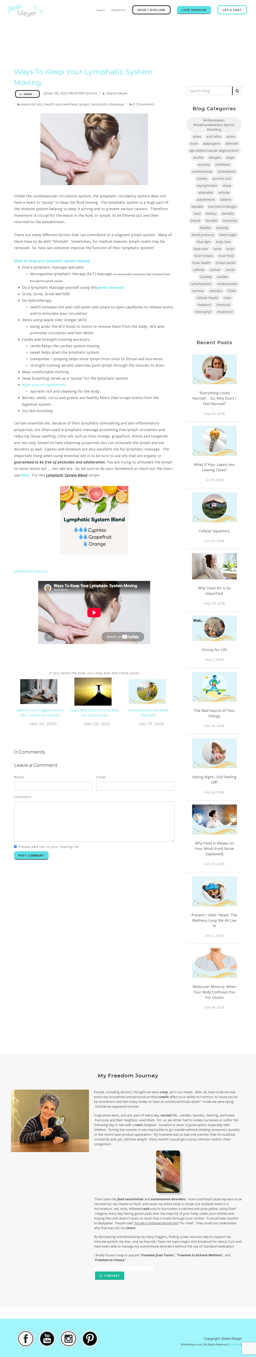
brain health (201, 263)
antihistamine (202, 171)
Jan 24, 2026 (214, 864)
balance (225, 200)
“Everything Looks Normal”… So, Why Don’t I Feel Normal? (214, 398)
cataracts (215, 291)
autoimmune (206, 200)
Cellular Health (207, 298)
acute (194, 143)
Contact (111, 1276)
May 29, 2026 (214, 603)
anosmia (204, 164)
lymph (84, 104)
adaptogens (211, 143)
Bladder (205, 228)
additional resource (31, 571)
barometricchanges (222, 207)
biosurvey (230, 221)
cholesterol (225, 312)
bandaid (197, 207)
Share (28, 94)
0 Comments (143, 104)
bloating (222, 228)
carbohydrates (201, 284)
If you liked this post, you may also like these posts (94, 673)
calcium (215, 270)
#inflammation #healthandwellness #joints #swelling (213, 125)
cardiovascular (227, 284)
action (230, 136)
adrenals (231, 143)
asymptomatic (207, 186)
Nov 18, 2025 (214, 1007)
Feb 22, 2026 (214, 792)
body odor (201, 249)
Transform (118, 10)
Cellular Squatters (214, 531)
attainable (205, 193)
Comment (23, 797)
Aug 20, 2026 (214, 414)
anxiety (202, 179)
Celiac (231, 291)
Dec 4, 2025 (214, 936)
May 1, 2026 (214, 660)
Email (101, 777)
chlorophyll (203, 312)
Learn (100, 10)
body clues (223, 242)
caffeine (198, 270)
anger (230, 157)
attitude (224, 193)
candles (222, 277)
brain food (226, 256)
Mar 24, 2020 (43, 723)
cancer (230, 270)
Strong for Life (214, 649)
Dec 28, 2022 (97, 723)
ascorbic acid (222, 179)
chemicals (223, 305)
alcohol (198, 157)
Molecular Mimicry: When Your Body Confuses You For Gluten (214, 992)
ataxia (227, 186)
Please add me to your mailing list (48, 847)
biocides (212, 221)
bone (217, 249)
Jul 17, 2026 (214, 480)
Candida (206, 277)
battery (211, 214)
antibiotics (222, 164)
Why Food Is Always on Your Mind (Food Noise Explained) (214, 848)
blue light (204, 242)
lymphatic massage (107, 104)
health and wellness (60, 104)
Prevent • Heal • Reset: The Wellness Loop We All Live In (214, 920)
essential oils (31, 104)
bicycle (195, 221)
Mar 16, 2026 (214, 726)
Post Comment (31, 855)
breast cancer (226, 263)
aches (197, 136)
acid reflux (213, 136)
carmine (198, 291)
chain (227, 298)
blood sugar (227, 235)
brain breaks (203, 256)
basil (197, 214)
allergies (215, 157)
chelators (204, 305)
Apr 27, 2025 (151, 723)
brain (230, 249)
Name (19, 777)
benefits (228, 214)
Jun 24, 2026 (214, 541)
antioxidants (227, 171)
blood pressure (203, 235)
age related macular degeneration (214, 150)
